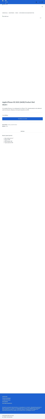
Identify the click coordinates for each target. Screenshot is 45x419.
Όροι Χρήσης (5, 401)
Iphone (9, 124)
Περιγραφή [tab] (22, 131)
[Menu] (42, 6)
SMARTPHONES (14, 124)
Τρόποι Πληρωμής (6, 398)
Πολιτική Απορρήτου (7, 403)
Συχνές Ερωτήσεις (6, 400)
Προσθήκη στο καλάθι (22, 118)
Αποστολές (4, 396)
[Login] (36, 2)
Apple (7, 126)
